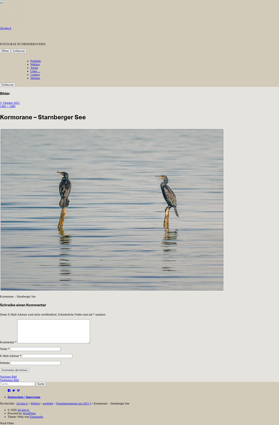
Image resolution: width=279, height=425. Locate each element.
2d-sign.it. (23, 410)
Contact (35, 74)
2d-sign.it (5, 28)
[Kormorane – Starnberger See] (112, 290)
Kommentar (8, 342)
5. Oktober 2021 (10, 102)
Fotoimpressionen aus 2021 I (73, 403)
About (34, 67)
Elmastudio (36, 416)
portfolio (48, 403)
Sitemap (35, 78)
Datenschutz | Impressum (24, 397)
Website (4, 363)
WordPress (29, 413)
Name (4, 348)
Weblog (35, 64)
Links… (35, 71)
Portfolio (35, 61)
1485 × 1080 (7, 106)
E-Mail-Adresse (10, 355)
